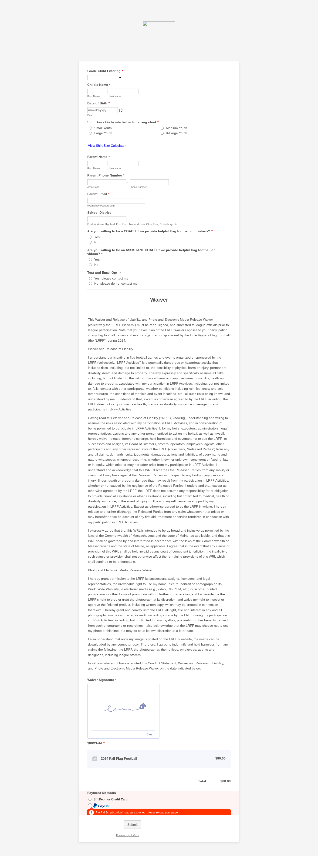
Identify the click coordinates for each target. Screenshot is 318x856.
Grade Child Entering (105, 71)
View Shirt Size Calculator (107, 145)
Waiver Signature (101, 680)
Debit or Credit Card (113, 799)
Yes (97, 237)
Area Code (93, 187)
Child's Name (98, 85)
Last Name (115, 96)
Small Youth (103, 128)
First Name (93, 96)
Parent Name (98, 157)
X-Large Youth (176, 133)
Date (90, 115)
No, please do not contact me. (116, 283)
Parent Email (98, 194)
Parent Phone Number (105, 175)
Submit (132, 824)
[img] (123, 707)
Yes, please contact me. (111, 278)
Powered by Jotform (127, 835)
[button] (121, 110)
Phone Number (138, 187)
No (96, 242)
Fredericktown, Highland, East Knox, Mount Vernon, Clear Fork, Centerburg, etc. (132, 224)
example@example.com (101, 205)
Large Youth (103, 133)
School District (99, 212)
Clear (149, 734)
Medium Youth (176, 128)
